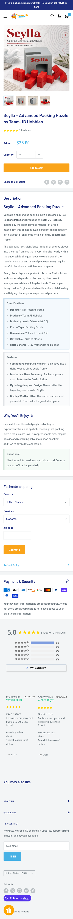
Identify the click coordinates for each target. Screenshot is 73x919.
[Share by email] (66, 181)
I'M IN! (12, 856)
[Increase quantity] (39, 154)
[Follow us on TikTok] (32, 890)
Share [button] (13, 754)
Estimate (14, 549)
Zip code (8, 527)
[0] (66, 16)
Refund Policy (11, 565)
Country (8, 494)
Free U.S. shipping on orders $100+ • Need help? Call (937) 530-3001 (36, 5)
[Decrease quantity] (20, 154)
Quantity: (9, 154)
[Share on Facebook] (46, 181)
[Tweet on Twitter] (60, 181)
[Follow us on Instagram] (19, 890)
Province (9, 511)
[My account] (59, 16)
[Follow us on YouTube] (26, 890)
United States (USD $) (16, 873)
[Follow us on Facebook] (6, 890)
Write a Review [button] (38, 667)
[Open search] (52, 16)
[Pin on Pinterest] (53, 181)
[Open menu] (5, 16)
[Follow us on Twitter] (12, 890)
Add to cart (36, 167)
